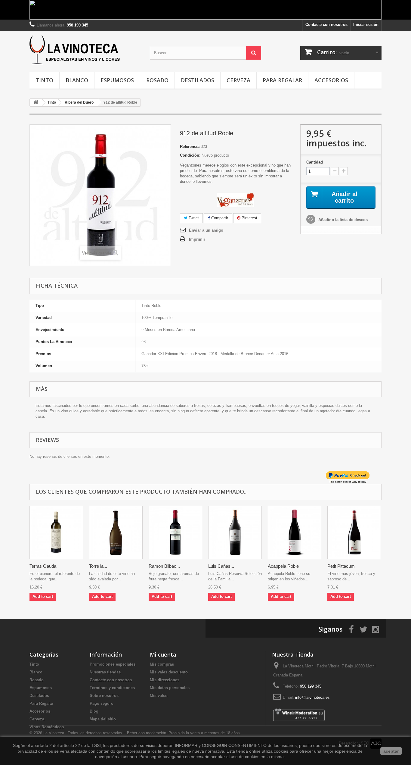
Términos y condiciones (112, 687)
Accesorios (331, 80)
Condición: (190, 155)
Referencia (189, 146)
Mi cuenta (163, 654)
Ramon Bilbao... (164, 566)
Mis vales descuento (169, 672)
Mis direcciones (164, 680)
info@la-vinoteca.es (312, 697)
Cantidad (314, 162)
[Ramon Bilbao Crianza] (175, 532)
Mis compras (162, 664)
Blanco (77, 80)
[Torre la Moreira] (116, 532)
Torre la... (98, 566)
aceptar (391, 751)
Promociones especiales (112, 664)
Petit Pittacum (341, 566)
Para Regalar (282, 80)
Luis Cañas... (221, 566)
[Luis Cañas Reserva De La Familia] (235, 532)
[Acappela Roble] (294, 532)
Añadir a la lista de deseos (342, 219)
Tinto (44, 80)
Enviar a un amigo (206, 230)
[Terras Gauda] (56, 532)
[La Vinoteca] (85, 50)
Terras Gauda (42, 566)
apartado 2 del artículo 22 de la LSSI (66, 745)
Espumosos (117, 80)
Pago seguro (101, 703)
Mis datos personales (170, 687)
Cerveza (238, 80)
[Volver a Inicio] (36, 102)
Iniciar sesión (366, 24)
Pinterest (248, 218)
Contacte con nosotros (326, 24)
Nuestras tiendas (105, 672)
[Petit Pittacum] (354, 532)
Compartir (219, 218)
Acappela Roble (283, 566)
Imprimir (197, 239)
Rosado (157, 80)
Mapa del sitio (103, 719)
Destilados (197, 80)
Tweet (193, 218)
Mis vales (158, 695)
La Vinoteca (54, 733)
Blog (94, 711)
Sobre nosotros (104, 695)
